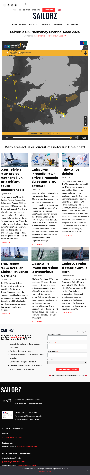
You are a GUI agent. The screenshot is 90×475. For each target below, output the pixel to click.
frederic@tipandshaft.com (27, 446)
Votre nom (51, 343)
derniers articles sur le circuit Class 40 (49, 36)
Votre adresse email (55, 334)
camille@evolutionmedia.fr (27, 465)
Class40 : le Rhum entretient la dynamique (45, 268)
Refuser (48, 471)
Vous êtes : (51, 360)
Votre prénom (52, 351)
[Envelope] (15, 5)
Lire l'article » (6, 242)
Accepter (42, 471)
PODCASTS (45, 24)
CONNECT (58, 24)
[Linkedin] (8, 5)
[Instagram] (12, 5)
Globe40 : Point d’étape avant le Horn (74, 268)
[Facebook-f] (4, 5)
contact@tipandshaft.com (12, 437)
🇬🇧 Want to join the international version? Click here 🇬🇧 (68, 375)
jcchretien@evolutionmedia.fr (13, 462)
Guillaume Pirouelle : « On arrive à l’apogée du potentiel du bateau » (45, 178)
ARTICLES (33, 24)
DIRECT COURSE (19, 24)
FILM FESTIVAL (72, 24)
